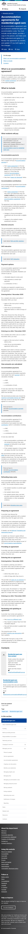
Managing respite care (9, 772)
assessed (6, 444)
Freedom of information (8, 839)
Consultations (5, 881)
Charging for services (8, 744)
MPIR (2, 455)
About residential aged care (9, 724)
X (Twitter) (4, 887)
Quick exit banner (6, 862)
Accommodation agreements (11, 760)
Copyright (4, 856)
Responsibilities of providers (9, 736)
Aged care (5, 711)
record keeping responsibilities (13, 543)
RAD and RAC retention (17, 241)
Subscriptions (5, 866)
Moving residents (8, 787)
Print (11, 49)
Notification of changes (9, 799)
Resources (5, 815)
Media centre (5, 877)
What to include (7, 61)
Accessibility (4, 854)
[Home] (14, 4)
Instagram (4, 891)
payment (17, 375)
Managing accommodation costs (12, 779)
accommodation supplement (12, 199)
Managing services (8, 13)
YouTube (3, 889)
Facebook (4, 883)
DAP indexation (15, 259)
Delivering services (7, 740)
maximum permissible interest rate (11, 398)
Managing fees (7, 775)
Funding (4, 728)
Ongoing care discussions (10, 764)
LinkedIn (3, 885)
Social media (5, 864)
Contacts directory (6, 843)
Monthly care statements (10, 768)
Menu (6, 9)
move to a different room (14, 619)
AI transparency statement (8, 837)
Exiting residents (8, 791)
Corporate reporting (7, 835)
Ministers (3, 833)
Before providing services (9, 732)
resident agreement (10, 80)
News (4, 807)
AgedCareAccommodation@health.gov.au (15, 694)
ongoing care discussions (14, 633)
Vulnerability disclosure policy (9, 868)
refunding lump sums (16, 505)
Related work (6, 811)
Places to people (8, 752)
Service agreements (9, 756)
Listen (5, 49)
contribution (4, 425)
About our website (6, 851)
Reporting (6, 803)
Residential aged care (16, 711)
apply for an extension (17, 580)
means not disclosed (16, 177)
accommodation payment (16, 408)
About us (3, 830)
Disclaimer (4, 858)
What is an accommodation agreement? (14, 58)
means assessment (12, 166)
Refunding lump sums (9, 795)
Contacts (6, 63)
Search (23, 9)
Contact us (4, 841)
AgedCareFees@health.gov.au (16, 672)
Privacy (3, 860)
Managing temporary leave (10, 783)
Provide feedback (8, 907)
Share (18, 49)
